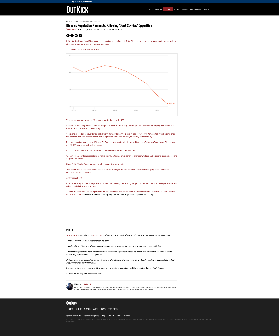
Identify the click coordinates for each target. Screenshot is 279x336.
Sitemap (127, 316)
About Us (111, 316)
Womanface (71, 235)
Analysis (168, 9)
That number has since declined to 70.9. (83, 49)
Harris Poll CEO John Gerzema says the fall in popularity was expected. (95, 164)
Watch (176, 9)
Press (119, 316)
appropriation (98, 235)
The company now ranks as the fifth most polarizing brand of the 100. (95, 120)
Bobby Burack (71, 30)
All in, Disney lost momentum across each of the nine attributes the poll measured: (100, 150)
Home (68, 21)
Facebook (68, 35)
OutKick (77, 9)
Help (103, 316)
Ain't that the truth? (74, 178)
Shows (185, 9)
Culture (158, 9)
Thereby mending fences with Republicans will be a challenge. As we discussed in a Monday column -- (109, 192)
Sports (150, 9)
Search (206, 9)
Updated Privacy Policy (91, 316)
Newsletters (195, 9)
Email (76, 35)
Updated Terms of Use (73, 316)
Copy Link (80, 35)
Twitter (72, 35)
